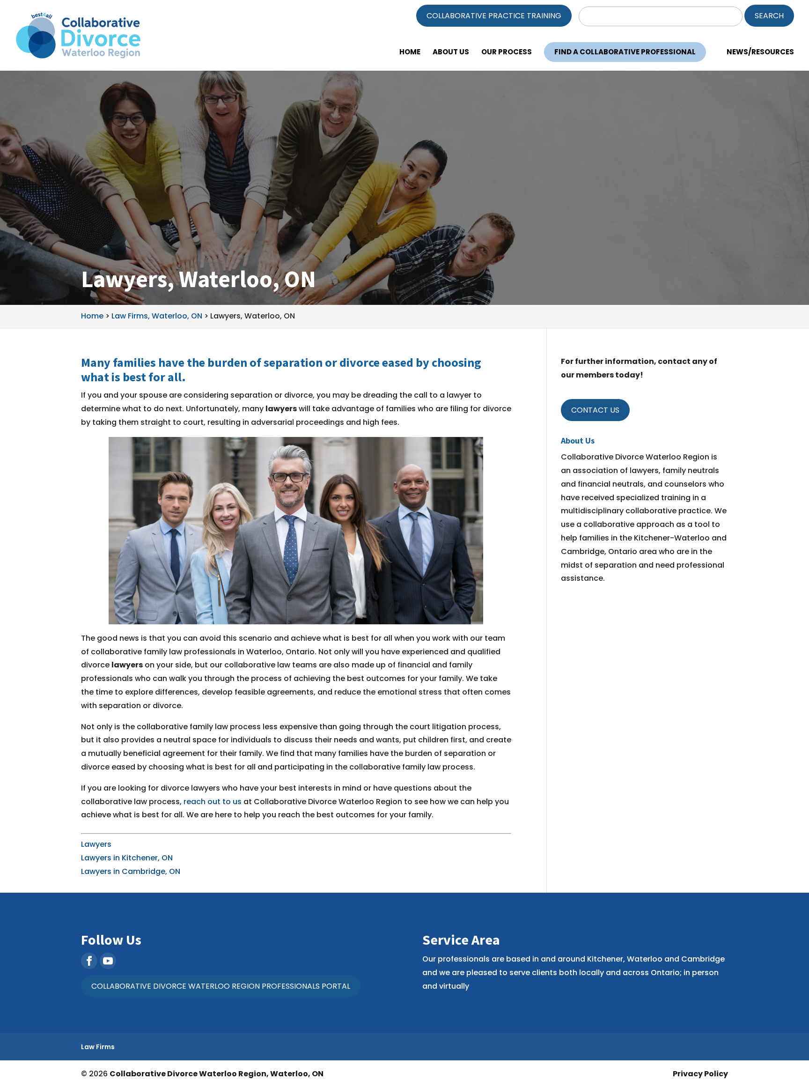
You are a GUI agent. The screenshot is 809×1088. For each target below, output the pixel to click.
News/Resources (760, 53)
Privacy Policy (700, 1073)
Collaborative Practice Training (494, 15)
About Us (451, 53)
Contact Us (595, 410)
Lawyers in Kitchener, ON (127, 857)
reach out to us (213, 801)
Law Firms (98, 1046)
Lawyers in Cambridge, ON (130, 871)
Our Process (506, 53)
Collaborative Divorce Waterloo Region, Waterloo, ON (217, 1073)
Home (409, 53)
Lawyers (96, 844)
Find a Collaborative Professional (625, 52)
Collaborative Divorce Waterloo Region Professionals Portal (220, 986)
